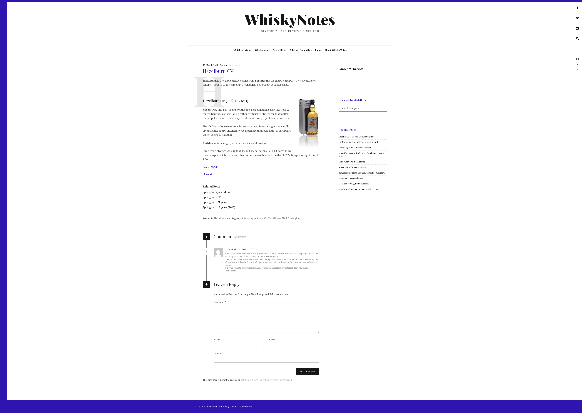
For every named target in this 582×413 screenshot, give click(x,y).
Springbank (295, 218)
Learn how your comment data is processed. (268, 379)
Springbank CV (212, 197)
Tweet (208, 174)
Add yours (240, 237)
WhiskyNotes (289, 19)
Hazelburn (234, 65)
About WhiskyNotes (335, 50)
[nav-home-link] (577, 59)
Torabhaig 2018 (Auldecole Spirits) (355, 147)
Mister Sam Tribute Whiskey (352, 161)
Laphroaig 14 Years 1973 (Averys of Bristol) (358, 142)
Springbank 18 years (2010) (219, 207)
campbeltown (255, 218)
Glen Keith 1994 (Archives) (351, 178)
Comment (220, 302)
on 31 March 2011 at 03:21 (242, 249)
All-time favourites (301, 50)
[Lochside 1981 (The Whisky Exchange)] (577, 64)
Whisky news (262, 50)
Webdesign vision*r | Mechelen (235, 406)
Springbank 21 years (215, 202)
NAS (284, 218)
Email (273, 339)
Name (218, 339)
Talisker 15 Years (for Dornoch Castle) (356, 136)
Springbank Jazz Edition (217, 192)
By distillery (279, 50)
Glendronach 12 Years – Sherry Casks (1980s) (359, 189)
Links (318, 50)
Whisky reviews (242, 50)
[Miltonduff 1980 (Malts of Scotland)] (577, 70)
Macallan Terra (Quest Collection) (354, 183)
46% (243, 218)
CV (265, 218)
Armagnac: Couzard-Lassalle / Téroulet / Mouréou (362, 172)
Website (218, 353)
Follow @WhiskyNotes (352, 68)
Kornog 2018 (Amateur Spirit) (352, 167)
